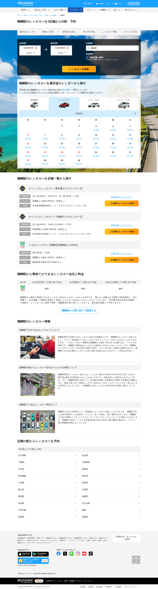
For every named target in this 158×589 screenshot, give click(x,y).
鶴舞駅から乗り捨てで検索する (79, 310)
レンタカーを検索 (79, 69)
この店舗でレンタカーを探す (122, 203)
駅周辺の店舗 (69, 32)
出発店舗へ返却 (102, 58)
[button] (135, 114)
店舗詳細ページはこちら (122, 197)
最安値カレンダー (28, 32)
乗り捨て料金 (89, 32)
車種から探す (48, 32)
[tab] (34, 104)
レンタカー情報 (110, 32)
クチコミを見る (130, 32)
